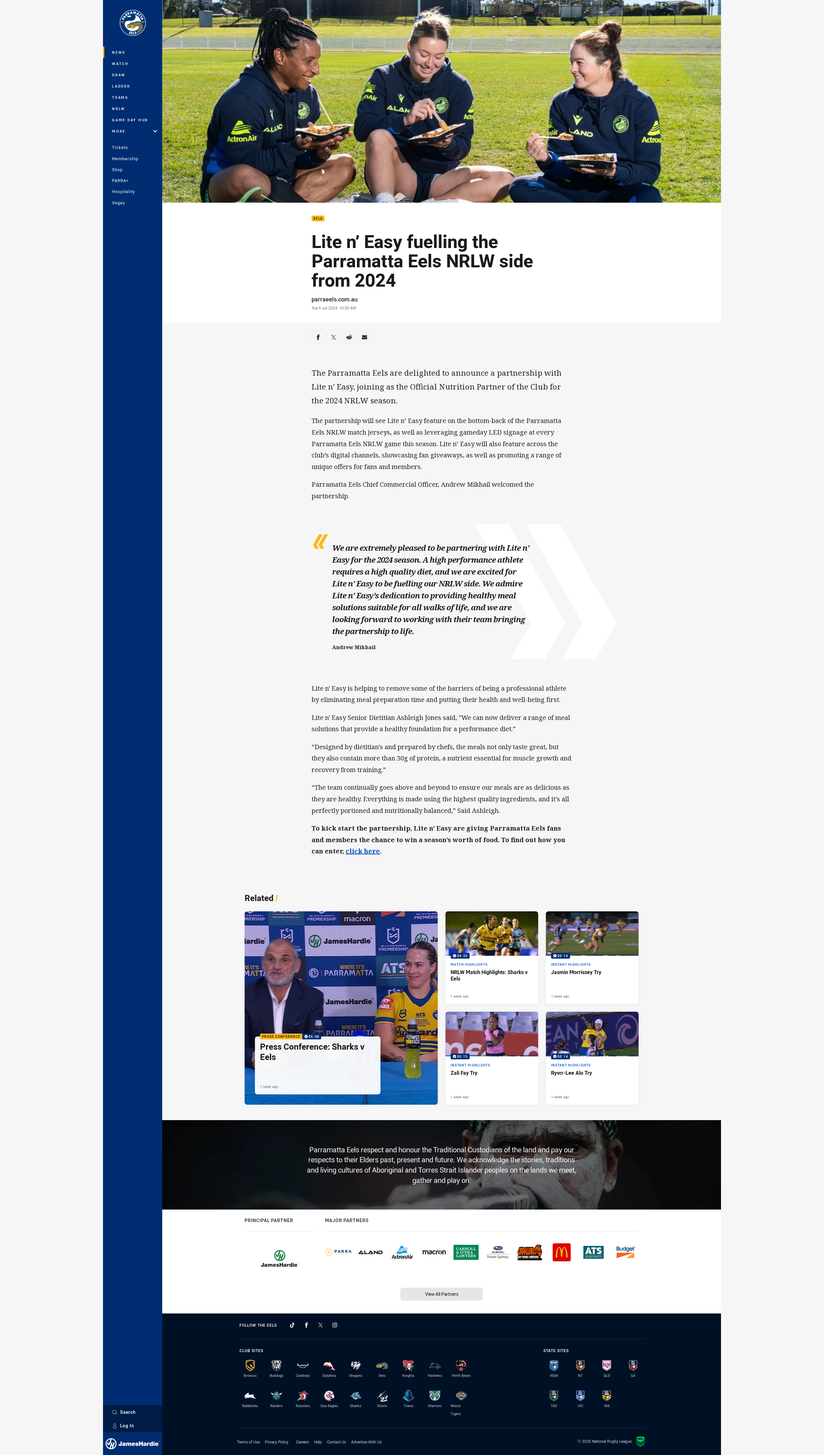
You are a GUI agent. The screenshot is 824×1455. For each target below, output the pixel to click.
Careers (302, 1441)
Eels (318, 218)
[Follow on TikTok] (292, 1325)
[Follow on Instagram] (334, 1325)
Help (318, 1441)
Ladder (121, 86)
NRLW (118, 108)
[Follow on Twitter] (320, 1325)
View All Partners (441, 1294)
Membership (125, 158)
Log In (127, 1426)
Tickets (120, 147)
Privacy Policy (276, 1441)
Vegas (118, 203)
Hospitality (123, 191)
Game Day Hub (130, 119)
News (119, 52)
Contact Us (336, 1441)
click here (363, 851)
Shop (117, 169)
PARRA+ (120, 180)
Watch (120, 63)
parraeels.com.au (335, 299)
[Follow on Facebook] (306, 1325)
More (119, 131)
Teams (120, 97)
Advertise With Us (366, 1441)
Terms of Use (248, 1441)
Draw (119, 74)
